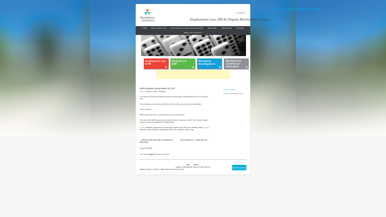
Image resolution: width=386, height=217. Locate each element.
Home (144, 28)
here (199, 104)
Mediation (212, 28)
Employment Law (158, 28)
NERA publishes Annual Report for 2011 (157, 88)
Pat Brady (162, 91)
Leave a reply (189, 129)
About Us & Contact (193, 33)
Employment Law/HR (171, 127)
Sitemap (196, 164)
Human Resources (185, 127)
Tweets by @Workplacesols (233, 93)
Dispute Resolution (153, 129)
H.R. (175, 129)
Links (188, 164)
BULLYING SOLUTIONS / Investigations (187, 28)
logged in (152, 154)
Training (240, 28)
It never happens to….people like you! (194, 140)
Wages (201, 127)
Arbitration (226, 28)
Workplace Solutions (146, 169)
